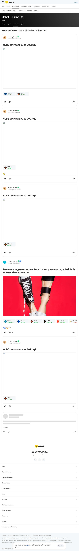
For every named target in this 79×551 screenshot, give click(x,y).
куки (28, 545)
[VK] (35, 459)
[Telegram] (43, 459)
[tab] (3, 24)
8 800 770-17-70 (40, 452)
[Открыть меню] (3, 2)
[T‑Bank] (10, 2)
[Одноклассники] (39, 459)
